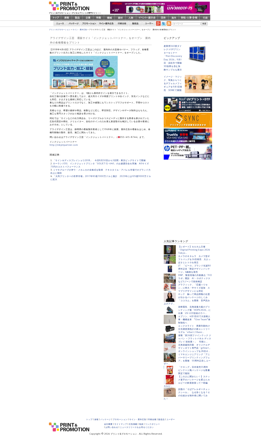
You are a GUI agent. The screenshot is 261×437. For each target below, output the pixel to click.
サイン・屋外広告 (137, 419)
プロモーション (120, 419)
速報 (96, 419)
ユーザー (170, 419)
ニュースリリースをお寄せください (137, 427)
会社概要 (108, 424)
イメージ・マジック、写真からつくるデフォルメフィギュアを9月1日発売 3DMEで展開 (173, 83)
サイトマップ (120, 424)
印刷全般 (152, 419)
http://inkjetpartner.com (64, 145)
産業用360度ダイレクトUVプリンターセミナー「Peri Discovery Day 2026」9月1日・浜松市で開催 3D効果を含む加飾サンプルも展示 (173, 58)
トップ (89, 419)
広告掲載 (133, 424)
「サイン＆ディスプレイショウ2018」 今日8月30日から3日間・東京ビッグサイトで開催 (99, 160)
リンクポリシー (152, 424)
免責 (141, 424)
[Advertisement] (188, 179)
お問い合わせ (111, 427)
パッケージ (105, 419)
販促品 (161, 419)
